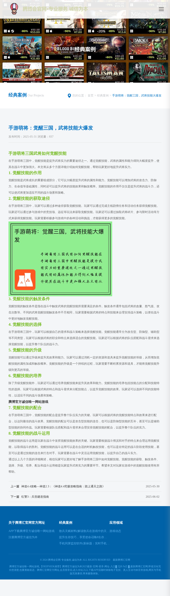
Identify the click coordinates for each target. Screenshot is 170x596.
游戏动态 (115, 531)
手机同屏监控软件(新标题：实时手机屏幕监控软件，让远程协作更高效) (84, 543)
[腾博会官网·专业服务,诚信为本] (58, 8)
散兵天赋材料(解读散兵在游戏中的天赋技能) (84, 531)
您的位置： (79, 95)
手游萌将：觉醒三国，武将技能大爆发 (137, 95)
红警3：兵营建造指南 (35, 496)
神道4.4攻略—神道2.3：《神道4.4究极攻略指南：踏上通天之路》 (63, 486)
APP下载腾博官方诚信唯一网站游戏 (31, 531)
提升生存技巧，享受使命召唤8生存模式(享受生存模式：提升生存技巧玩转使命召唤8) (84, 537)
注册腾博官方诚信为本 (23, 537)
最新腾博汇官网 (121, 559)
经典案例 (103, 95)
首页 (91, 95)
